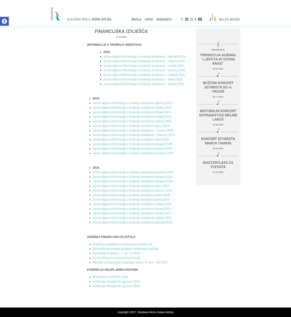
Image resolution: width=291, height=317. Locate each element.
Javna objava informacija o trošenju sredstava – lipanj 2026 (143, 79)
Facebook (195, 19)
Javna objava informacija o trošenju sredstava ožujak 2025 (131, 112)
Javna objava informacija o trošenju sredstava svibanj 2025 (131, 121)
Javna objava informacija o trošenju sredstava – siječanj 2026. (144, 56)
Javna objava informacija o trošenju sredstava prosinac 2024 (132, 172)
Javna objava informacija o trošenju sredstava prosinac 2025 (132, 153)
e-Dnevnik (186, 19)
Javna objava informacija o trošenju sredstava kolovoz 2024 (132, 190)
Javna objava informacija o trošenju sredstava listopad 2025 (132, 144)
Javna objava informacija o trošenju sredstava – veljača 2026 (144, 61)
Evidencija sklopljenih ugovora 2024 (116, 281)
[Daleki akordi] (223, 17)
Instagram (191, 19)
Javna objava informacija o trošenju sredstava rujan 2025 (130, 139)
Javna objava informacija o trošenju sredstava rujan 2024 (130, 186)
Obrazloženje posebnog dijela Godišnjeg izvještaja (125, 248)
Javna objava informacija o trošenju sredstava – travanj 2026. (144, 70)
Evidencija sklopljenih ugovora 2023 (116, 286)
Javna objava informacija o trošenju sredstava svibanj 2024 (131, 204)
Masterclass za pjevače (218, 165)
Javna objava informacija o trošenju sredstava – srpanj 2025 (132, 130)
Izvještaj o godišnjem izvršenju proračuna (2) (122, 244)
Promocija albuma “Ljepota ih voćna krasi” (218, 59)
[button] (4, 21)
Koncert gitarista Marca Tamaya (218, 141)
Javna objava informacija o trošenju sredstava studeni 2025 (132, 148)
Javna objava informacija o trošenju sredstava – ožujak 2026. (144, 65)
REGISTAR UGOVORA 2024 (110, 277)
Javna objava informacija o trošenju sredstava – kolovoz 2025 (133, 135)
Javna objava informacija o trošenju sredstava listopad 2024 (132, 181)
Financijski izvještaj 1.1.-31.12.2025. (116, 253)
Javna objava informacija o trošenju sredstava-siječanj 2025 (132, 103)
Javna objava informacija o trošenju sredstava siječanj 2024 (132, 222)
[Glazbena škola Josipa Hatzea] (82, 15)
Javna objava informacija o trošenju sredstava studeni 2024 (132, 177)
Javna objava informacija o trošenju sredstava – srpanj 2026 (143, 84)
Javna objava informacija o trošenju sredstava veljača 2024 (131, 218)
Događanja (218, 49)
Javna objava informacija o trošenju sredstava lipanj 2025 (130, 126)
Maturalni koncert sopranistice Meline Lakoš (218, 115)
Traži (182, 19)
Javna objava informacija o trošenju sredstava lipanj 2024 (130, 199)
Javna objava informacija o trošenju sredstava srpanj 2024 (131, 195)
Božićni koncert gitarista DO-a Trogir (218, 87)
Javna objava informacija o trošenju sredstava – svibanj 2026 (144, 75)
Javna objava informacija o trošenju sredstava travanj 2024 (131, 208)
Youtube (200, 19)
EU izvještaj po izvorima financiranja (116, 258)
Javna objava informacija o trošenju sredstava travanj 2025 (131, 116)
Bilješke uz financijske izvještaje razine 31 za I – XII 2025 (130, 262)
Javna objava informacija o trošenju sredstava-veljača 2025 (132, 107)
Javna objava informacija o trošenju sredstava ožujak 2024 (131, 213)
